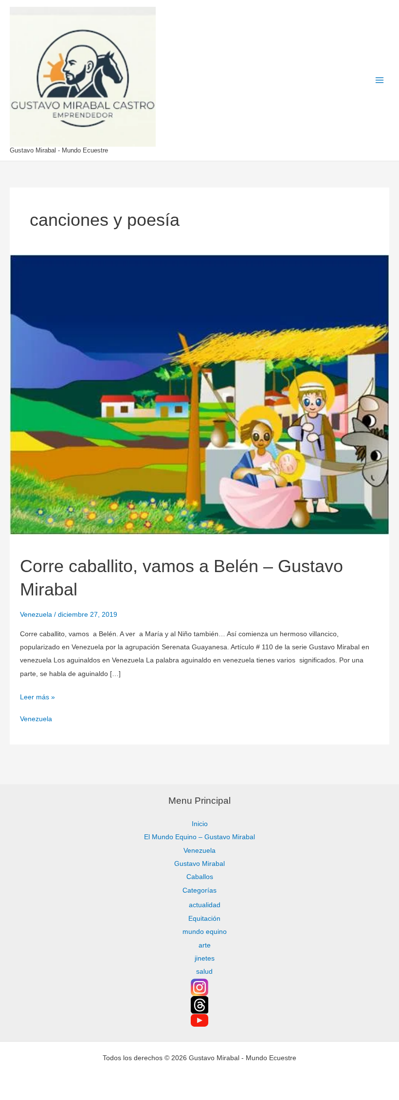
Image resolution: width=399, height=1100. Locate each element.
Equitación (204, 918)
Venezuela (36, 614)
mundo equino (204, 931)
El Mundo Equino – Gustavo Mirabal (199, 837)
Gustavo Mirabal (199, 863)
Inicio (200, 824)
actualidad (204, 905)
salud (204, 971)
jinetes (205, 958)
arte (205, 945)
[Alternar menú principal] (380, 80)
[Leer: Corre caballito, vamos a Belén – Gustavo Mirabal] (199, 394)
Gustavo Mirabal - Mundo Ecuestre (59, 150)
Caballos (199, 876)
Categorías (199, 890)
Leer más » (37, 696)
